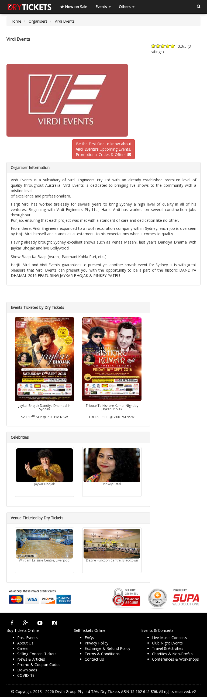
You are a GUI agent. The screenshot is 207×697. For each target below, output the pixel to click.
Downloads (27, 669)
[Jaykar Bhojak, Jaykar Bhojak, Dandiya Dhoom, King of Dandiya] (44, 465)
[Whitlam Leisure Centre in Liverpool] (44, 544)
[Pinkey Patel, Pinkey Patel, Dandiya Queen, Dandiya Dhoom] (112, 465)
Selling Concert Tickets (37, 653)
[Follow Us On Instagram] (54, 623)
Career (23, 648)
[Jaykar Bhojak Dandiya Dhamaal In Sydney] (44, 358)
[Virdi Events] (103, 100)
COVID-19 (25, 675)
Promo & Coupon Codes (38, 664)
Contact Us (94, 659)
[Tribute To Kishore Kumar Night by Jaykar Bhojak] (112, 358)
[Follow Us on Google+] (25, 623)
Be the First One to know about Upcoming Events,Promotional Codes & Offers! (103, 149)
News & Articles (31, 659)
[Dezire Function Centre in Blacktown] (112, 544)
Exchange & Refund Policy (107, 648)
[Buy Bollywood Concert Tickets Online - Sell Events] (29, 6)
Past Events (27, 637)
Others (125, 6)
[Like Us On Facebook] (12, 623)
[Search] (199, 6)
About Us (25, 643)
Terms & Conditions (102, 653)
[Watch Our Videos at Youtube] (40, 623)
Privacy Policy (96, 643)
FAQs (89, 637)
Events (101, 6)
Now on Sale (75, 6)
